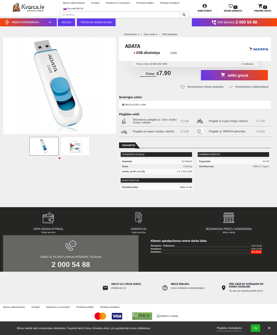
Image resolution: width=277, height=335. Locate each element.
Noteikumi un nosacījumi (118, 3)
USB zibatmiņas (169, 34)
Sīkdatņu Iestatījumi (169, 3)
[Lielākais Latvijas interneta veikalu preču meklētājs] (144, 316)
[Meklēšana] (184, 15)
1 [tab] (59, 158)
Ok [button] (255, 328)
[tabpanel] (43, 146)
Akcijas (66, 22)
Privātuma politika (145, 3)
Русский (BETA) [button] (75, 8)
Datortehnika (130, 34)
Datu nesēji (149, 34)
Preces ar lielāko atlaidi (96, 22)
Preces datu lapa (135, 104)
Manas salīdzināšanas (74, 3)
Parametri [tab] (128, 145)
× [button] (269, 328)
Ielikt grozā (237, 75)
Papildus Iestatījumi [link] (229, 328)
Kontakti (95, 3)
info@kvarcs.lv (118, 288)
